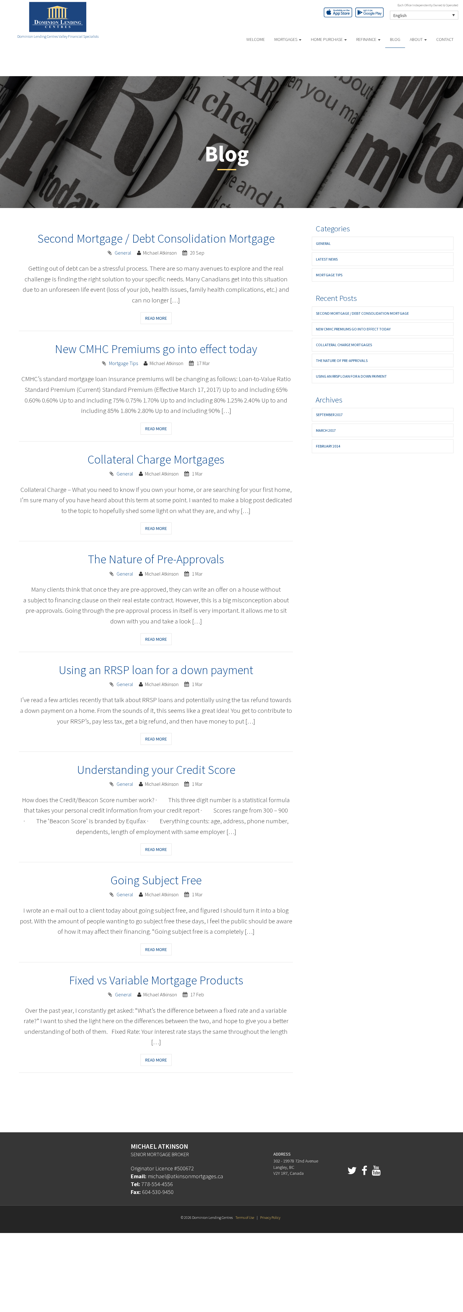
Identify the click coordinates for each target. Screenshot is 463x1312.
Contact (445, 39)
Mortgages (286, 39)
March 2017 (326, 430)
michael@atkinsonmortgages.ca (185, 1176)
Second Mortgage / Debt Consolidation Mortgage (156, 238)
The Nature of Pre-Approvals (156, 559)
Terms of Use (244, 1217)
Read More (156, 318)
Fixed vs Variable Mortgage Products (156, 980)
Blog (395, 39)
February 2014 (328, 446)
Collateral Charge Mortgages (156, 459)
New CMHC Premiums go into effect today (156, 348)
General (123, 253)
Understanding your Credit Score (156, 769)
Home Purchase (327, 39)
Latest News (327, 259)
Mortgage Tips (123, 363)
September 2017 (329, 414)
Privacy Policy (270, 1217)
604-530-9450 (158, 1192)
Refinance (366, 39)
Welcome (255, 39)
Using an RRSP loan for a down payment (156, 669)
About (417, 39)
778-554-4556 (157, 1184)
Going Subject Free (156, 880)
